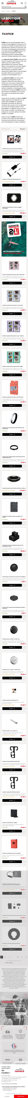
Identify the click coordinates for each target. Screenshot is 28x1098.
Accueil (3, 11)
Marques (8, 11)
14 (17, 957)
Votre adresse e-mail (6, 1013)
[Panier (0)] (25, 3)
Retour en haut (9, 962)
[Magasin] (21, 3)
